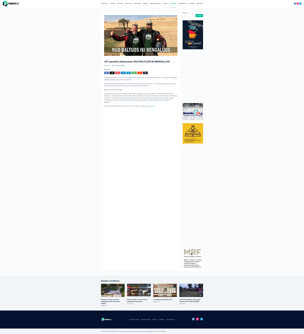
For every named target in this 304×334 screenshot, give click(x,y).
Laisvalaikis (173, 3)
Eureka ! (145, 3)
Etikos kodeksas (170, 319)
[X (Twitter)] (112, 73)
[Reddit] (139, 73)
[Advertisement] (193, 76)
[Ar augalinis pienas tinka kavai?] (165, 290)
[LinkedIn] (123, 73)
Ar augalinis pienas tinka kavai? (162, 299)
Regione (113, 3)
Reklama (155, 319)
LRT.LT (152, 106)
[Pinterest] (117, 73)
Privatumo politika (146, 319)
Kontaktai (161, 319)
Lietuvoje (120, 3)
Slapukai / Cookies (134, 319)
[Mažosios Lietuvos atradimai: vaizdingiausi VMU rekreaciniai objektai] (113, 290)
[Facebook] (295, 3)
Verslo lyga (128, 3)
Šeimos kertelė (182, 3)
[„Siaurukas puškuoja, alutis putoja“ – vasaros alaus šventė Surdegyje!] (191, 290)
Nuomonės (191, 3)
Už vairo (165, 3)
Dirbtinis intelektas (155, 3)
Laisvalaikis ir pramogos (118, 65)
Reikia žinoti (200, 3)
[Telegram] (300, 3)
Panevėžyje (104, 3)
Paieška (185, 13)
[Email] (145, 73)
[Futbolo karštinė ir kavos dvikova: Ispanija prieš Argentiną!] (139, 290)
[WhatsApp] (134, 73)
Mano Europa (137, 3)
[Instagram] (297, 3)
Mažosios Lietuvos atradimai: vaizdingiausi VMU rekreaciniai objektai (110, 301)
